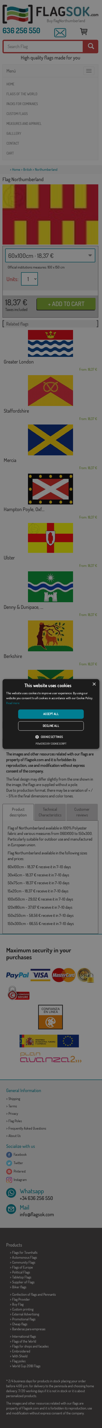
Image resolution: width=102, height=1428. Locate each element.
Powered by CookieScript (51, 744)
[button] (51, 736)
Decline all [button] (51, 726)
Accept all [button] (51, 714)
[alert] (51, 714)
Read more (13, 703)
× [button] (94, 684)
